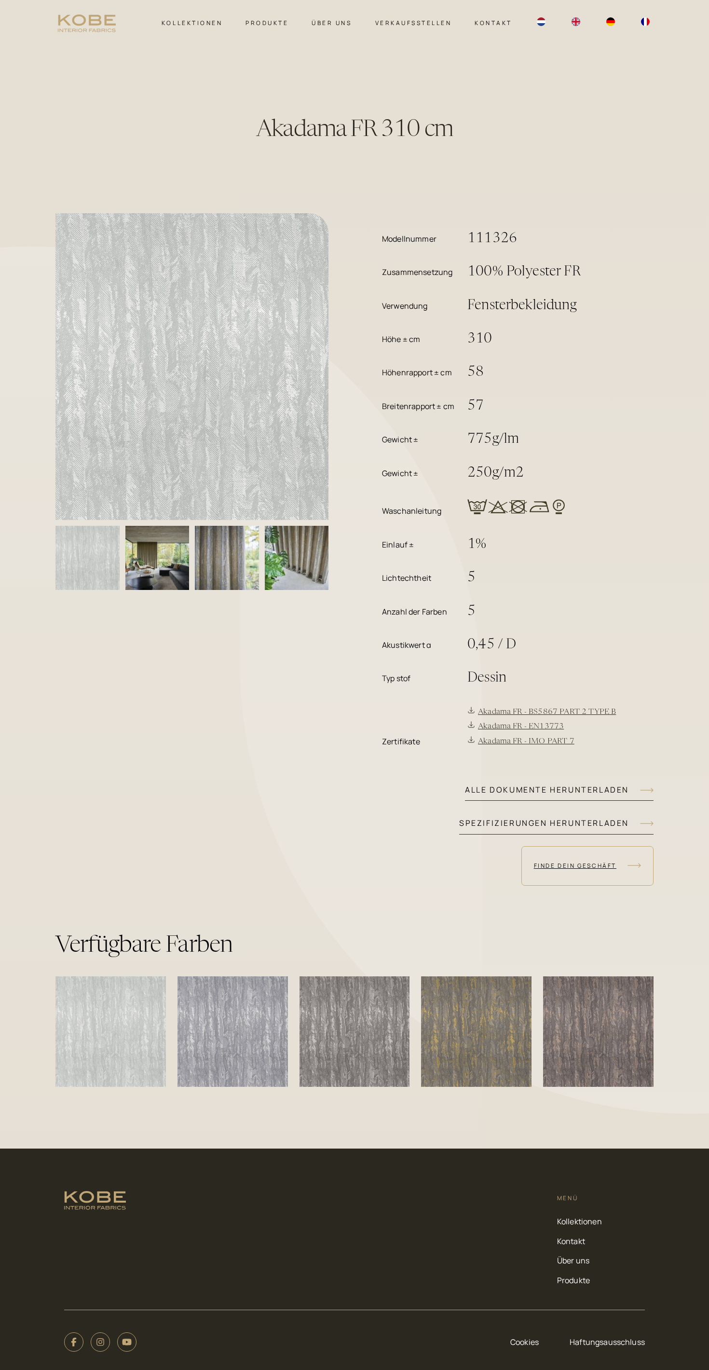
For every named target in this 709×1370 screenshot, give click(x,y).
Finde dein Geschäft (575, 866)
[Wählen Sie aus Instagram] (100, 1342)
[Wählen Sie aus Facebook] (73, 1342)
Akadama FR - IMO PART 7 (526, 741)
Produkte (266, 23)
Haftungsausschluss (607, 1342)
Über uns (332, 23)
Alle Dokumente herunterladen (547, 789)
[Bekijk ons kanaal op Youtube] (126, 1342)
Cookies (524, 1342)
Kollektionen (192, 23)
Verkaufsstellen (413, 23)
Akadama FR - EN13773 (521, 726)
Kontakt (493, 23)
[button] (110, 1031)
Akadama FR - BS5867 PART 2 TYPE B (547, 712)
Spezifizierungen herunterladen (544, 823)
